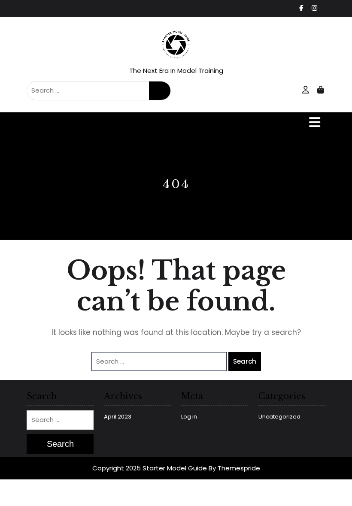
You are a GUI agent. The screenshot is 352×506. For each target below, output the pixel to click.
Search (159, 90)
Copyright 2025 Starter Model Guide (149, 468)
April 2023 (117, 417)
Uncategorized (279, 417)
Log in (189, 417)
